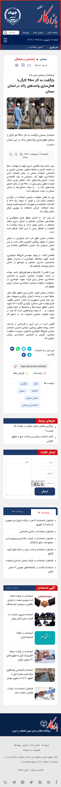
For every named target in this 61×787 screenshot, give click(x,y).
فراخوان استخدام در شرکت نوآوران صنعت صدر (20, 691)
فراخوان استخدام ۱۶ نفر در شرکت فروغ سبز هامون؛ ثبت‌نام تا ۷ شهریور (29, 523)
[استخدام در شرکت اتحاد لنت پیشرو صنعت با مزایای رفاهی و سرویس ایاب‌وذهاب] (45, 601)
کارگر (36, 384)
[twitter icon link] (31, 782)
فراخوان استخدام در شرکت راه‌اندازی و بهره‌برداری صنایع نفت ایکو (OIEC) (29, 541)
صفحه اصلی (52, 32)
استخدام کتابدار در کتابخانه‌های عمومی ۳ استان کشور (30, 570)
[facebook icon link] (56, 782)
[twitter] (24, 348)
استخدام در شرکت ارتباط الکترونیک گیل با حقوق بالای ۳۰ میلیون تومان (20, 656)
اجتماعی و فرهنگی (24, 59)
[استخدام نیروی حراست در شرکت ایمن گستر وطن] (45, 619)
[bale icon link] (40, 782)
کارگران (24, 384)
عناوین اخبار (38, 32)
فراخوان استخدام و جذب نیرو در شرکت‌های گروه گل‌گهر (30, 552)
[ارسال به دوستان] (29, 65)
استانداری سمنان (30, 405)
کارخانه (35, 391)
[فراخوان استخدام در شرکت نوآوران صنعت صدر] (45, 693)
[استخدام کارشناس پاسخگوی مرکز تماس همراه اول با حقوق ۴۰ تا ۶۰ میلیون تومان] (45, 675)
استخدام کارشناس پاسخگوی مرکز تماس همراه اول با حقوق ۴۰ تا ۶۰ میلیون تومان (19, 674)
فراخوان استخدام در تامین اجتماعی (36, 532)
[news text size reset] (16, 156)
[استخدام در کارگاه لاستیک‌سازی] (45, 638)
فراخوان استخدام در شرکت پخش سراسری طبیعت (29, 561)
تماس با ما (35, 745)
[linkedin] (12, 348)
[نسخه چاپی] (16, 65)
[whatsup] (18, 348)
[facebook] (24, 355)
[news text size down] (10, 156)
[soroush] (29, 355)
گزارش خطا (19, 373)
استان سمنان (32, 398)
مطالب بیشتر (12, 588)
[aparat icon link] (48, 782)
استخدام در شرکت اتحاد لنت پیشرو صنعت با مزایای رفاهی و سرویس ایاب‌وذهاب (19, 600)
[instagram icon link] (22, 782)
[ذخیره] (23, 65)
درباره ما (45, 745)
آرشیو (25, 745)
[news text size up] (21, 156)
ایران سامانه (23, 770)
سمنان (43, 59)
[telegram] (29, 348)
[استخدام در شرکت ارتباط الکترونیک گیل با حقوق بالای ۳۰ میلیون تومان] (45, 656)
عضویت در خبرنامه (31, 750)
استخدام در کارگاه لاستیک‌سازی (25, 635)
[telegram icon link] (14, 782)
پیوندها (26, 32)
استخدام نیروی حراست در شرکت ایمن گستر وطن (20, 617)
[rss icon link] (5, 782)
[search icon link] (5, 32)
